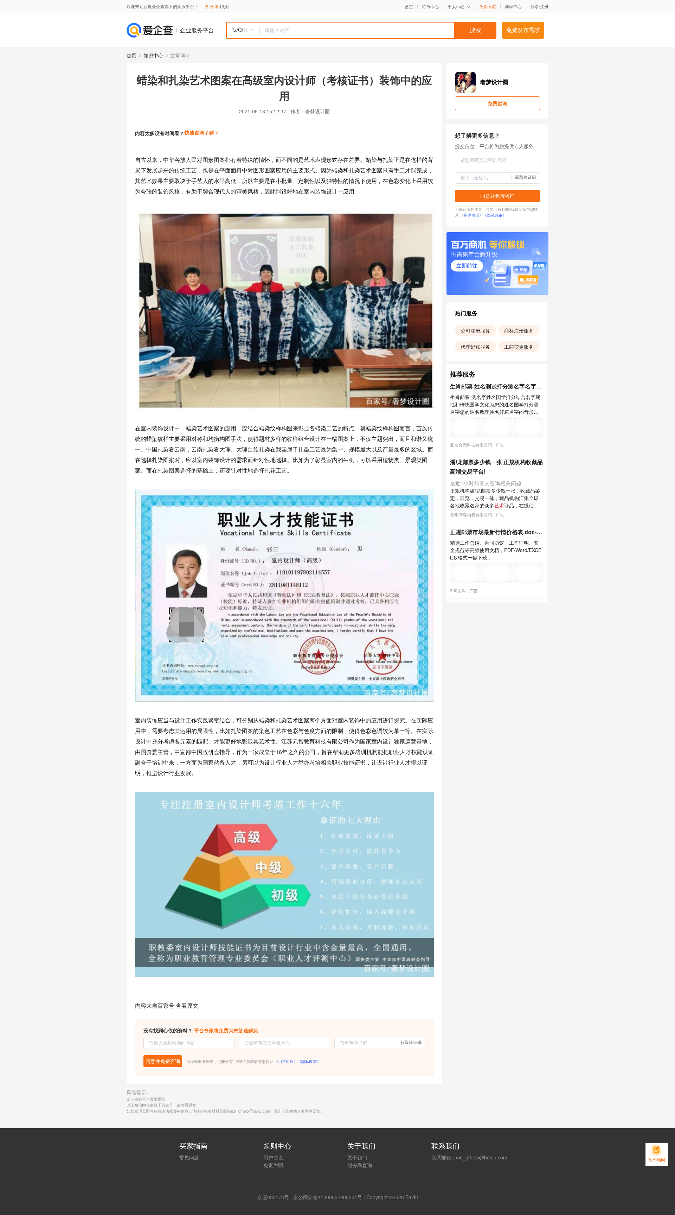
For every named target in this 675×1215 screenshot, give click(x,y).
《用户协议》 (285, 1061)
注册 (544, 6)
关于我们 (357, 1157)
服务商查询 (359, 1165)
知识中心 (153, 55)
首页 (409, 7)
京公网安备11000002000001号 (327, 1197)
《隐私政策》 (309, 1061)
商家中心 (513, 6)
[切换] (224, 6)
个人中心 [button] (456, 7)
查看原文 (187, 1005)
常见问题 (189, 1157)
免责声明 (273, 1165)
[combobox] (361, 30)
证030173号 (275, 1197)
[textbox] (377, 30)
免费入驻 (487, 6)
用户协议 (273, 1157)
